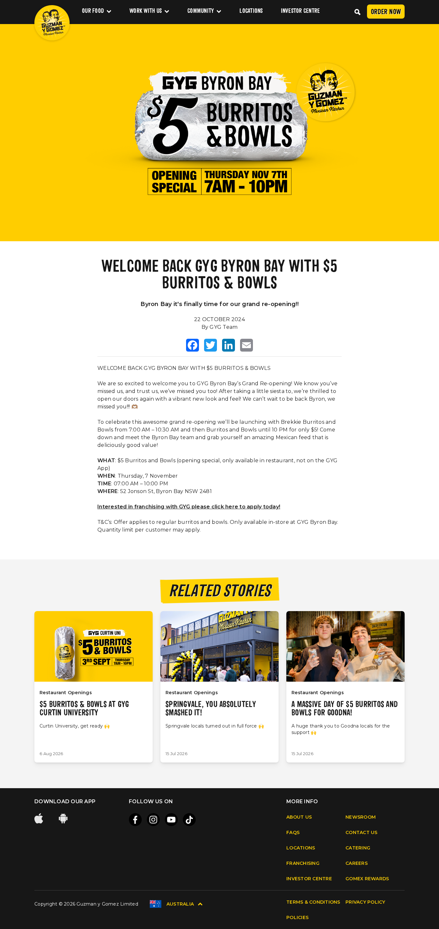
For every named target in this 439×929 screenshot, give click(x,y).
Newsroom (360, 817)
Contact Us (361, 832)
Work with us (146, 11)
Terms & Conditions (313, 902)
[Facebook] (192, 345)
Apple (39, 818)
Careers (356, 863)
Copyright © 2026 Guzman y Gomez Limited (86, 904)
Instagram (153, 819)
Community (200, 11)
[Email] (246, 345)
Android (64, 818)
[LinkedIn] (228, 345)
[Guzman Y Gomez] (52, 22)
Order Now (386, 12)
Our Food (93, 11)
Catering (357, 848)
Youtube (171, 819)
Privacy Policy (365, 902)
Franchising (302, 863)
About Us (299, 817)
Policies (297, 917)
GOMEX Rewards (367, 879)
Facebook (135, 819)
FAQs (293, 832)
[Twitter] (210, 345)
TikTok (189, 819)
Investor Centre (300, 11)
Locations (251, 11)
